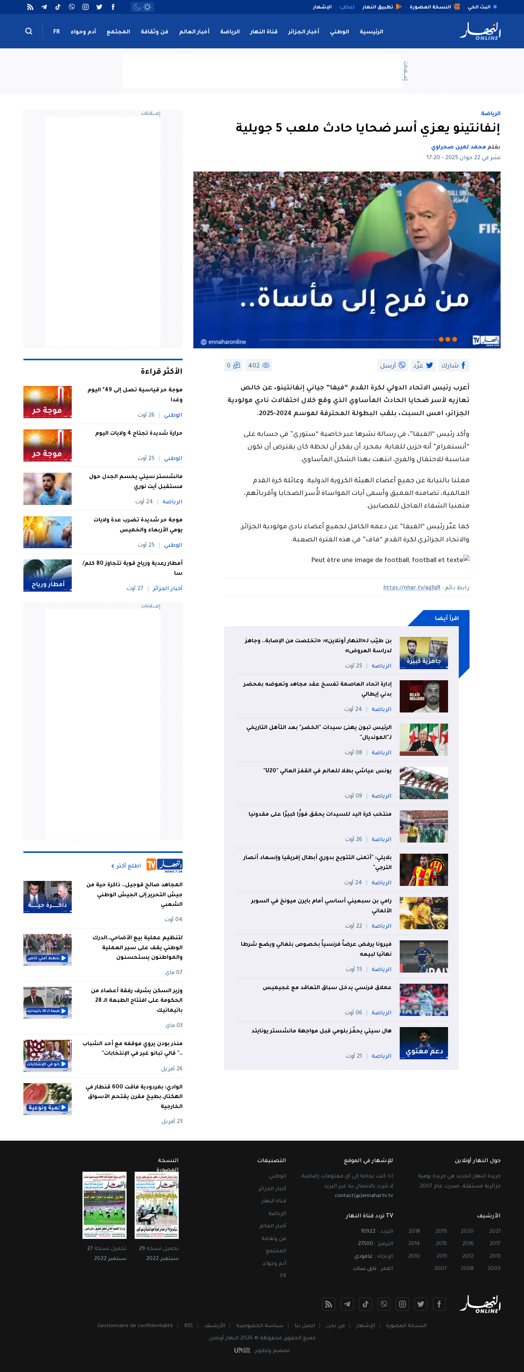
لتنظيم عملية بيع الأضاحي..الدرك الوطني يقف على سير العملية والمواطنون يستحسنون (137, 948)
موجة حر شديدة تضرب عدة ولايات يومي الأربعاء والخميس (138, 526)
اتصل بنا (305, 1326)
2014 (414, 1244)
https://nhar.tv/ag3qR (411, 588)
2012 (468, 1257)
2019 (441, 1232)
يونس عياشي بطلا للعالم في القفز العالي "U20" (327, 771)
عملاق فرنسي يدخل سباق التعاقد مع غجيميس (327, 988)
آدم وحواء (83, 33)
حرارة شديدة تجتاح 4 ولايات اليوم (139, 434)
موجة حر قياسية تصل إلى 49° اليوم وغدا (135, 396)
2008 (467, 1269)
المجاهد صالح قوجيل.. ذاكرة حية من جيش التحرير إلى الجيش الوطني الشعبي (134, 895)
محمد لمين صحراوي (458, 148)
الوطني (339, 33)
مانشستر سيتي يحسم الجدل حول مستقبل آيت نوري (136, 482)
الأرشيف (214, 1326)
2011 (442, 1257)
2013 (495, 1257)
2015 (441, 1244)
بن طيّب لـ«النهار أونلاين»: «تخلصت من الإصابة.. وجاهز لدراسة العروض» (318, 646)
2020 (467, 1232)
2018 (414, 1232)
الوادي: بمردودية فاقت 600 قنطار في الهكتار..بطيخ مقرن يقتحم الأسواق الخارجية (134, 1097)
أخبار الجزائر (303, 33)
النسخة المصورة (406, 1326)
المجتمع (118, 33)
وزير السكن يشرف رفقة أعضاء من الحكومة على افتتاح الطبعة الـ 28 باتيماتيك (137, 1001)
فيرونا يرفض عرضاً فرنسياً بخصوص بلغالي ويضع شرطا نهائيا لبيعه (316, 950)
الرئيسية (371, 33)
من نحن (335, 1326)
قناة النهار (264, 33)
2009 (494, 1269)
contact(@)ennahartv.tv (364, 1196)
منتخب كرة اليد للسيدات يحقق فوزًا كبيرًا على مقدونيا (320, 815)
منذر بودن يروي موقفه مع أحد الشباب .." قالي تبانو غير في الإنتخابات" (132, 1049)
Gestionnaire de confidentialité (135, 1326)
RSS (188, 1326)
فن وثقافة (154, 33)
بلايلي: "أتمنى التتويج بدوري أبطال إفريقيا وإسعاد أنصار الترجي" (318, 863)
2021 (495, 1232)
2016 (468, 1244)
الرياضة (230, 33)
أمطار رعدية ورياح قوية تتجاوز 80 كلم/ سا (132, 569)
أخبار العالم (194, 33)
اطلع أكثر (129, 866)
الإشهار (365, 1326)
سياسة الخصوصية (259, 1326)
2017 (495, 1244)
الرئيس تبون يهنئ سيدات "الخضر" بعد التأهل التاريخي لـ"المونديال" (319, 733)
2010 (414, 1257)
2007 (440, 1269)
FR (56, 33)
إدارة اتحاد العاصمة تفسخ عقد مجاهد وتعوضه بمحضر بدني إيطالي (318, 690)
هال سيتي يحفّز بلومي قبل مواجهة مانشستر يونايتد (321, 1032)
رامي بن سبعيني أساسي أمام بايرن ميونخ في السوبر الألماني (321, 907)
